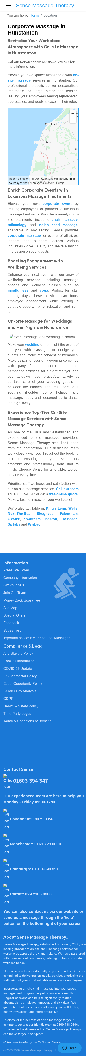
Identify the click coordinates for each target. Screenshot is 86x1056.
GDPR (8, 699)
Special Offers (14, 615)
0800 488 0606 (67, 1024)
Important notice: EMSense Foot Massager (36, 638)
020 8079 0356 (40, 819)
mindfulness (18, 290)
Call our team (67, 489)
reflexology (17, 225)
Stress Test (12, 630)
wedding (32, 344)
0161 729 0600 (47, 844)
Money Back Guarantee (21, 600)
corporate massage (24, 235)
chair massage (65, 219)
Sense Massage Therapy (45, 5)
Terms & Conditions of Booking (27, 721)
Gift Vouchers (13, 585)
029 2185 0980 (38, 894)
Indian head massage (58, 225)
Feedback (11, 623)
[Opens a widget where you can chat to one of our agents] (69, 1048)
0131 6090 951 (45, 869)
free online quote (63, 494)
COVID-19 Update (17, 668)
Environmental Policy (20, 676)
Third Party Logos (17, 714)
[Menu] (8, 5)
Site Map (10, 608)
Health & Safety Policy (20, 706)
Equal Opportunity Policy (22, 683)
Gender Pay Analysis (19, 691)
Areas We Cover (16, 570)
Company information (20, 578)
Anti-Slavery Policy (18, 653)
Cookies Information (19, 661)
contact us (39, 911)
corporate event (57, 204)
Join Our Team (14, 593)
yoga (44, 290)
